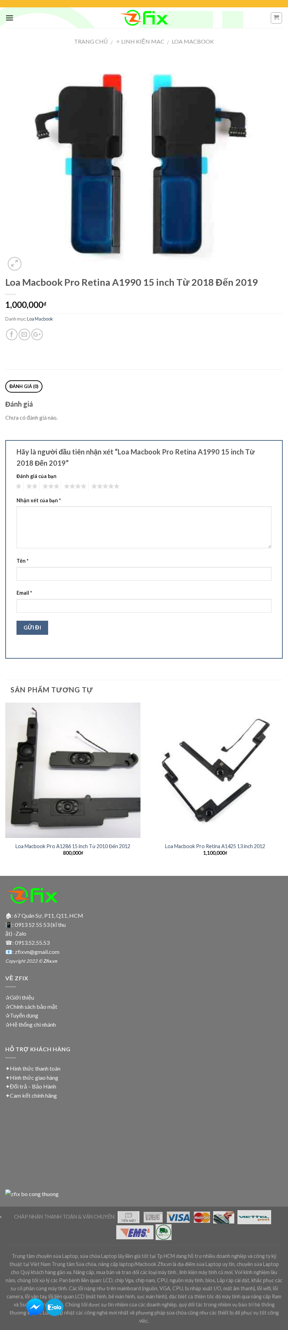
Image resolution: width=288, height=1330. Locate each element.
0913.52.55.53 (32, 942)
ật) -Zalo (15, 933)
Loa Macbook (193, 41)
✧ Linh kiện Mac (140, 41)
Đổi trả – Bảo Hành (33, 1086)
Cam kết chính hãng (33, 1095)
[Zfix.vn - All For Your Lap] (144, 18)
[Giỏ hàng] (276, 18)
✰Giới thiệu (19, 997)
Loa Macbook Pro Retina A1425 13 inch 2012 (215, 846)
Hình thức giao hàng (34, 1077)
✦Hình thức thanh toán (32, 1068)
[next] (282, 788)
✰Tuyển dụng (21, 1015)
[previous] (5, 788)
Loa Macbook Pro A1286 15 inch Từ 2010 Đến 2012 (72, 846)
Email (24, 593)
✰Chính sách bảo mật (31, 1006)
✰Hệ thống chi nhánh (30, 1024)
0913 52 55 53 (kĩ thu (40, 924)
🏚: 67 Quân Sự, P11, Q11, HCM (44, 915)
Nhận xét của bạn (39, 500)
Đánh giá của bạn (37, 476)
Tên (22, 561)
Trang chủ (91, 41)
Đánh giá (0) (24, 386)
